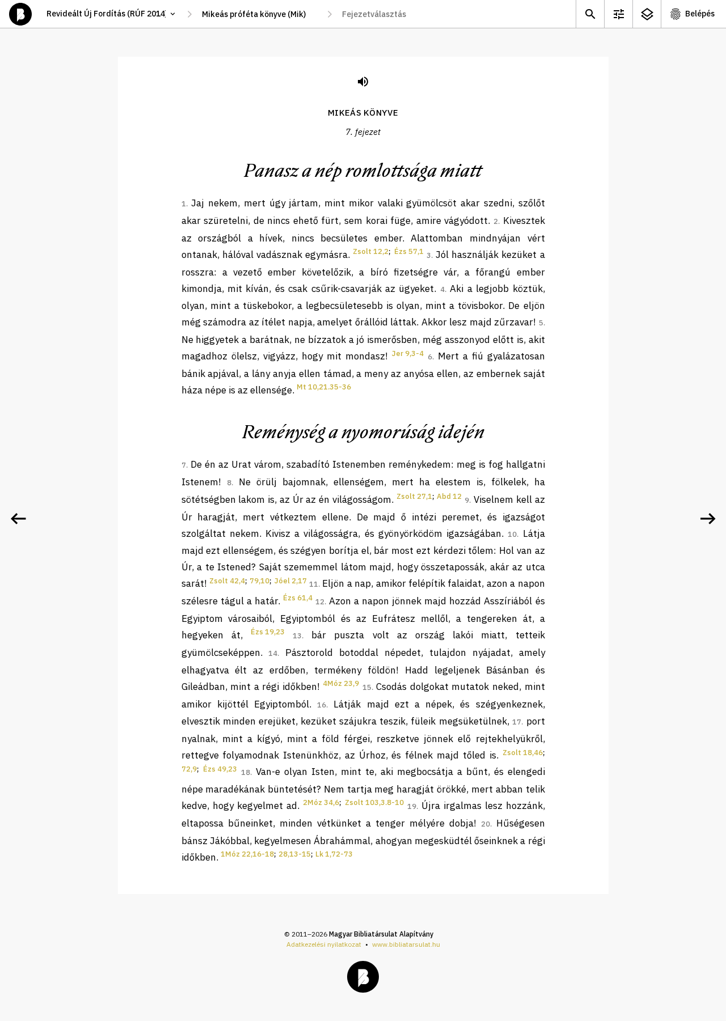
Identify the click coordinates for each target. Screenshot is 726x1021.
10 (512, 534)
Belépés (700, 14)
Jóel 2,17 (291, 581)
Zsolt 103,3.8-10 (374, 802)
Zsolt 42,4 (227, 581)
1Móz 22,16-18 (247, 854)
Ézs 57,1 (409, 251)
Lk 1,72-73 (334, 854)
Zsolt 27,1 (414, 496)
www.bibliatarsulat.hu (406, 944)
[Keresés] (590, 14)
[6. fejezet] (18, 518)
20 (485, 824)
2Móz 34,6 (321, 802)
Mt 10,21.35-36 (324, 387)
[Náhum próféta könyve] (708, 518)
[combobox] (259, 14)
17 (516, 722)
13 (297, 636)
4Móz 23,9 (341, 683)
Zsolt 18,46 (523, 752)
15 (367, 687)
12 (319, 602)
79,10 (259, 581)
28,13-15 (294, 854)
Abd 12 (449, 496)
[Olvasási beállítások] (618, 14)
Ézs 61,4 (298, 598)
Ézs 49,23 (220, 769)
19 (411, 806)
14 (272, 653)
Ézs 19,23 (268, 632)
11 (313, 584)
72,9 (189, 769)
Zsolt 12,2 (371, 251)
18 (245, 772)
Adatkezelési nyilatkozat (323, 944)
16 (321, 705)
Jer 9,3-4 (408, 353)
